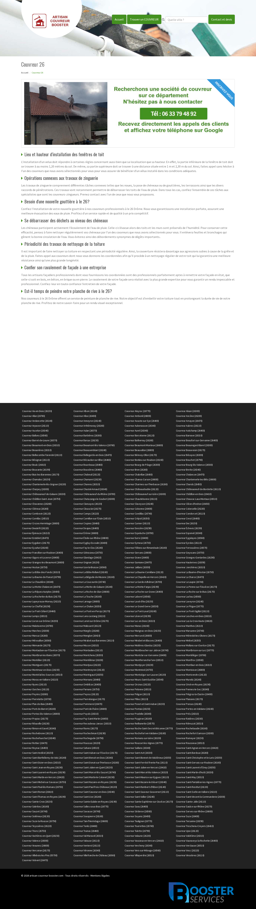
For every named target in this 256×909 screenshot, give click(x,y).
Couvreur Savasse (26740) (86, 811)
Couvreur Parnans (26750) (86, 689)
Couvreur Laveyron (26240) (190, 601)
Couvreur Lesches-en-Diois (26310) (194, 616)
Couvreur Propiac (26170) (35, 718)
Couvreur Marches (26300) (35, 630)
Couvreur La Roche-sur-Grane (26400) (144, 591)
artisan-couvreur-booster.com (46, 875)
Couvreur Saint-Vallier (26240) (139, 796)
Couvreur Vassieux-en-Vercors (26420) (144, 840)
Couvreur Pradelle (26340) (138, 713)
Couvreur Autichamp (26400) (190, 430)
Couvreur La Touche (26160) (87, 596)
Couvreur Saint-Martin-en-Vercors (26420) (43, 777)
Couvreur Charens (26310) (86, 484)
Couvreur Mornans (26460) (86, 679)
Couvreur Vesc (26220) (187, 850)
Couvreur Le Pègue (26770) (190, 606)
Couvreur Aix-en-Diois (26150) (37, 411)
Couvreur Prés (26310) (187, 713)
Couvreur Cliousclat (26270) (87, 508)
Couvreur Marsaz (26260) (35, 635)
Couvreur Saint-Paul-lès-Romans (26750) (42, 787)
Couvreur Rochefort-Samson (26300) (195, 733)
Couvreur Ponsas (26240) (189, 704)
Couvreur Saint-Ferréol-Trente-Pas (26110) (146, 762)
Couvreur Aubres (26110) (188, 425)
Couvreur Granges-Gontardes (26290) (195, 557)
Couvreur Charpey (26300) (35, 489)
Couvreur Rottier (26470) (34, 743)
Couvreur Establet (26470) (35, 538)
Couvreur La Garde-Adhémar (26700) (143, 582)
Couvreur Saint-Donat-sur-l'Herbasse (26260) (96, 762)
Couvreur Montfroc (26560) (190, 660)
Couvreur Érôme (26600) (85, 533)
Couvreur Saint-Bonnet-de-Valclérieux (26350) (148, 757)
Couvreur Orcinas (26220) (137, 684)
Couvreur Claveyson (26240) (139, 503)
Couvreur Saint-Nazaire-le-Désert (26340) (145, 782)
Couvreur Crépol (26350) (137, 518)
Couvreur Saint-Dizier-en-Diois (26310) (41, 762)
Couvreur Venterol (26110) (86, 845)
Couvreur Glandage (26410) (87, 557)
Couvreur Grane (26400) (137, 557)
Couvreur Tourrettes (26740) (139, 826)
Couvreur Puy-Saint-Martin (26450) (90, 718)
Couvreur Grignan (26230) (86, 562)
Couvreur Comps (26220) (86, 513)
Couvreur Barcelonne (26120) (139, 435)
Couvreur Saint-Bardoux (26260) (192, 752)
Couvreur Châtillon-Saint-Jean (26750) (41, 499)
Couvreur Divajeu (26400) (86, 528)
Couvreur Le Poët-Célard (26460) (38, 611)
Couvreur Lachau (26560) (188, 596)
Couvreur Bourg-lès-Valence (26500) (194, 464)
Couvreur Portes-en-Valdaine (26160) (195, 709)
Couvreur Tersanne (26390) (190, 821)
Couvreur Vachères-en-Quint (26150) (40, 835)
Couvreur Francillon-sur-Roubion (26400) (42, 552)
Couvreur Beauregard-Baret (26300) (194, 445)
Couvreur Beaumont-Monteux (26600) (144, 445)
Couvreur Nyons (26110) (34, 684)
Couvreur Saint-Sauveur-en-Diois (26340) (94, 792)
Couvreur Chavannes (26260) (36, 503)
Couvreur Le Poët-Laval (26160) (140, 611)
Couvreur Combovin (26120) (36, 513)
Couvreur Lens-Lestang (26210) (89, 616)
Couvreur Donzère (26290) (138, 528)
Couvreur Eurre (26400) (136, 538)
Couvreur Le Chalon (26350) (87, 606)
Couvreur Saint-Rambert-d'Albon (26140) (145, 787)
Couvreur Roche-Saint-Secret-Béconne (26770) (149, 728)
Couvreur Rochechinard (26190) (89, 733)
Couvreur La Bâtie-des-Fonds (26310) (41, 572)
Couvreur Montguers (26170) (36, 665)
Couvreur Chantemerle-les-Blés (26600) (196, 479)
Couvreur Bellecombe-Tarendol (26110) (42, 455)
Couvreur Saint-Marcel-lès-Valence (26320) (146, 772)
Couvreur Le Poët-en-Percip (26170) (91, 611)
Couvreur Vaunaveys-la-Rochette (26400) (197, 840)
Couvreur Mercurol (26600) (138, 635)
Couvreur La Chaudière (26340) (37, 582)
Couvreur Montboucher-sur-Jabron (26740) (146, 650)
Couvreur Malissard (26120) (87, 626)
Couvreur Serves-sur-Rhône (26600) (194, 811)
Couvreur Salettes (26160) (35, 806)
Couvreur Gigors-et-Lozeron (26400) (40, 557)
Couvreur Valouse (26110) (86, 840)
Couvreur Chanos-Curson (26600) (141, 479)
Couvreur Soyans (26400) (137, 816)
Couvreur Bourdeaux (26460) (88, 464)
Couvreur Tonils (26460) (85, 826)
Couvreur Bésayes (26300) (189, 455)
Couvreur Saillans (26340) (137, 748)
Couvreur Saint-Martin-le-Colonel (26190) (94, 777)
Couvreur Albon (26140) (85, 411)
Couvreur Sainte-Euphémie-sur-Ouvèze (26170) (149, 801)
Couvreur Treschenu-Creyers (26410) (195, 826)
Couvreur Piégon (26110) (137, 694)
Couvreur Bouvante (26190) (36, 469)
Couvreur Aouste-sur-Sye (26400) (142, 420)
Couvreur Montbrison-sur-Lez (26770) (195, 650)
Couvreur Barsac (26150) (86, 440)
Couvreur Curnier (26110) (137, 523)
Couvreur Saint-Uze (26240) (87, 796)
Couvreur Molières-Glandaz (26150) (143, 645)
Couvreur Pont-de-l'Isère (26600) (90, 709)
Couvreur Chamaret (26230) (87, 479)
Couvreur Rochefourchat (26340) (38, 738)
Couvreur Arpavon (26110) (35, 425)
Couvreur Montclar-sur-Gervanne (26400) (145, 655)
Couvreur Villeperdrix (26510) (139, 855)
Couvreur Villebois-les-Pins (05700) (39, 855)
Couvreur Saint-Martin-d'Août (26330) (194, 772)
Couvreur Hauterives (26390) (190, 562)
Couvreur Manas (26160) (137, 626)
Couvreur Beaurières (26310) (37, 450)
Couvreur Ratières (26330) (189, 718)
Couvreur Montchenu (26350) (88, 655)
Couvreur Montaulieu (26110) (88, 650)
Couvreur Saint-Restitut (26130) (192, 787)
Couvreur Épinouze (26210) (36, 533)
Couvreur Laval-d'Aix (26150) (139, 601)
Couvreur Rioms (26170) (85, 728)
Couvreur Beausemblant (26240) (89, 450)
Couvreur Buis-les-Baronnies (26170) (40, 474)
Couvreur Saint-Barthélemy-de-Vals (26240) (44, 757)
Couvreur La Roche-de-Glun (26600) (91, 591)
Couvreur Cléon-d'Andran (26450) (193, 503)
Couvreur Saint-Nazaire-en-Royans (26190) (95, 782)
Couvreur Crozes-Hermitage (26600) (40, 523)
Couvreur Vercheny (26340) (138, 845)
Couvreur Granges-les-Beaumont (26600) (43, 562)
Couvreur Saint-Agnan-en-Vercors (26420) (197, 748)
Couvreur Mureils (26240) (188, 679)
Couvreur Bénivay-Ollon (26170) (141, 455)
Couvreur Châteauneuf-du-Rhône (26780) (94, 494)
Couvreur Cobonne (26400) (138, 508)
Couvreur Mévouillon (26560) (36, 640)
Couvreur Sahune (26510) (86, 748)
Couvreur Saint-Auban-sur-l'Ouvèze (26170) (95, 752)
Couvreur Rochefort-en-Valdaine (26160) (145, 733)
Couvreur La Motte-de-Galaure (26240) (92, 586)
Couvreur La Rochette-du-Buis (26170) (41, 596)
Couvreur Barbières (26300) (87, 435)
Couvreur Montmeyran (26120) (89, 669)
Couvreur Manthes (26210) (189, 626)
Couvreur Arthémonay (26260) (88, 425)
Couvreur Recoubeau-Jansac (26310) (92, 723)
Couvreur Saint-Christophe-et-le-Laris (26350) (199, 757)
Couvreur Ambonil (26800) (138, 416)
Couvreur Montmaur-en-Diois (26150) (40, 669)
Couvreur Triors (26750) (34, 831)
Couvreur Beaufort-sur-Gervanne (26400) (197, 440)
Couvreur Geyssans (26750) (190, 552)
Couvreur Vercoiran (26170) (36, 850)
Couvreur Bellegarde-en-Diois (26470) (92, 455)
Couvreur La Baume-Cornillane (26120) (144, 572)
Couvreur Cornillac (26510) (35, 518)
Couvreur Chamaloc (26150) (36, 479)
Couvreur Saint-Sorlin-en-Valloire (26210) (196, 792)
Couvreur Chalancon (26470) (190, 474)
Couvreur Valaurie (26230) (138, 835)
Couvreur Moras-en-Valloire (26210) (40, 679)
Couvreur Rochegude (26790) (88, 738)
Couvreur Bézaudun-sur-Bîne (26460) (92, 460)
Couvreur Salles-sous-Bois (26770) (91, 806)
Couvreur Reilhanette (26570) (139, 723)
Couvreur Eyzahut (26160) (35, 547)
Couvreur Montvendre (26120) (191, 674)
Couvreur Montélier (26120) (36, 660)
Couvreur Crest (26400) (188, 518)
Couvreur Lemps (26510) (34, 616)
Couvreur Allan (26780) (33, 416)
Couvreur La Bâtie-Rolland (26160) (90, 572)
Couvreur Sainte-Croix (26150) (37, 801)
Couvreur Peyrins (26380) (35, 694)
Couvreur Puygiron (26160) (138, 718)
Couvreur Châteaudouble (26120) (141, 489)
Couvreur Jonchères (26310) (190, 567)
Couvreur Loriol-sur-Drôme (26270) (91, 621)
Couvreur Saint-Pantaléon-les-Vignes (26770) (198, 782)
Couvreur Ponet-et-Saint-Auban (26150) (145, 704)
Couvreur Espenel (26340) (189, 533)
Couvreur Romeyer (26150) (190, 738)
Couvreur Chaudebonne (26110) (141, 499)
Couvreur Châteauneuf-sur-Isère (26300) (145, 494)
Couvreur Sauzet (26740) (34, 811)
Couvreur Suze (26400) (187, 816)
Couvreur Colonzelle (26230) (190, 508)
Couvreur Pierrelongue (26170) (89, 699)
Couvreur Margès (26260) (86, 630)
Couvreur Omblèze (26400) (87, 684)
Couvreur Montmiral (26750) (139, 669)
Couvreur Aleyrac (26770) (137, 411)
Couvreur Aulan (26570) (85, 430)
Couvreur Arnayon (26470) (189, 420)
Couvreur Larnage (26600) (86, 601)
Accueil (119, 19)
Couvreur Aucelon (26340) (35, 430)
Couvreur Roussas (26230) (86, 743)
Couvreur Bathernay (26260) (139, 440)
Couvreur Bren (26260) (136, 469)
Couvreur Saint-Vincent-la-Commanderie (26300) (200, 796)
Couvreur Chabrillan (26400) (139, 474)
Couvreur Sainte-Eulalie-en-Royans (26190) (95, 801)
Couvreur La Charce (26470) (190, 577)
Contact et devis (221, 19)
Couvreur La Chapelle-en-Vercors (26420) (145, 577)
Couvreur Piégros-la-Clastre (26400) (194, 694)
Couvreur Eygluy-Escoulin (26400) (90, 543)
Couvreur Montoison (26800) (190, 669)
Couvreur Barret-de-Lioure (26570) (39, 440)
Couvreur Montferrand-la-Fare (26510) (144, 660)
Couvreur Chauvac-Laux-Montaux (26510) (196, 499)
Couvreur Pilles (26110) (136, 699)
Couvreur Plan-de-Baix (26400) (37, 704)
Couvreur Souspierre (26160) (88, 816)
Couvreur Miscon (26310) (86, 645)
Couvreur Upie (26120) (187, 831)
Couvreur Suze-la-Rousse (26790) (39, 821)
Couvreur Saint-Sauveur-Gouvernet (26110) (147, 792)
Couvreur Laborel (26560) (137, 596)
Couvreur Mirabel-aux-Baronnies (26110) (93, 640)
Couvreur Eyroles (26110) (189, 543)
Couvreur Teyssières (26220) (37, 826)
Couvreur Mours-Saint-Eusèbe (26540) (144, 679)
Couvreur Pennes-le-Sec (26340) (192, 689)
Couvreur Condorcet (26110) (190, 513)
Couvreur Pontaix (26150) (137, 709)
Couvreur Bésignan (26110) (36, 460)
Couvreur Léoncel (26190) (138, 616)
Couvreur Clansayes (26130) (87, 503)
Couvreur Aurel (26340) (136, 430)
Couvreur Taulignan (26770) (138, 821)
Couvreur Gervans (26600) (138, 552)
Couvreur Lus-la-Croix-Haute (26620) (194, 621)
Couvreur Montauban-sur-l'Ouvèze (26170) (43, 650)
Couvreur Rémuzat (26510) (189, 723)
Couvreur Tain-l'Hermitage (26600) (90, 821)
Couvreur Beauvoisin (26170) (190, 450)
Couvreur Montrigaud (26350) (88, 674)
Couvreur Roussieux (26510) (190, 743)
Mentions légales (100, 875)
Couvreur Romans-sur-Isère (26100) (143, 738)
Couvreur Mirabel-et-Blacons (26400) (143, 640)
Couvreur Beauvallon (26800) (139, 450)
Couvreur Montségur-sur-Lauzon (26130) (145, 674)
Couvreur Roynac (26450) (35, 748)
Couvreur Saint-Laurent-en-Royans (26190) (43, 772)
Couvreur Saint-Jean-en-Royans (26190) (42, 767)
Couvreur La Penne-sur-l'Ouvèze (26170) (196, 586)
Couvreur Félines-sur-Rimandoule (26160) (146, 547)
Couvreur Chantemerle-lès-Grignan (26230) (44, 484)
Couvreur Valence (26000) (35, 840)
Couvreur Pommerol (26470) (87, 704)
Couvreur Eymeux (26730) (138, 543)
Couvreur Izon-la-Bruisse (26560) (89, 567)
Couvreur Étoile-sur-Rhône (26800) (91, 538)
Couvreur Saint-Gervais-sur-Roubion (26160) (198, 762)
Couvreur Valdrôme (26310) (190, 835)
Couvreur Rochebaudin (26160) (191, 728)
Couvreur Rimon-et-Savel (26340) (39, 728)
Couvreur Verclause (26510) (190, 845)
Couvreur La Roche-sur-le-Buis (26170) (195, 591)
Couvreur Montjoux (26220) (87, 665)
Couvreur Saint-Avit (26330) (138, 752)
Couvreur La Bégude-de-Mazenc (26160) (94, 577)
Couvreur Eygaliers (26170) (35, 543)
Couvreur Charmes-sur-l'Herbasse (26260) (146, 484)
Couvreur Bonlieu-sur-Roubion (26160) (144, 460)
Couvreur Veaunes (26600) (35, 845)
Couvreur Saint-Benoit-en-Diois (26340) (93, 757)
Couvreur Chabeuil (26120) (86, 474)
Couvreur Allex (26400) (84, 416)
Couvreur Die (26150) (186, 523)
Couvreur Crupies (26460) (86, 523)
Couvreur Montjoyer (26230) (139, 665)
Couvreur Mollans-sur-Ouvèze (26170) (195, 645)
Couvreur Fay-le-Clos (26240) (88, 547)
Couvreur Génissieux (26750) (88, 552)
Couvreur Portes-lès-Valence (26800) (41, 713)
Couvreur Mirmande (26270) (36, 645)
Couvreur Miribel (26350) (188, 640)
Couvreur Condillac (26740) (138, 513)
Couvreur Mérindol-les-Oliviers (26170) (195, 635)
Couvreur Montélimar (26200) (88, 660)
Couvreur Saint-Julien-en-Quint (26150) (93, 767)
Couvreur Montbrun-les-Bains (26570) (41, 655)
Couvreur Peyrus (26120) (86, 694)
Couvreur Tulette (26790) (137, 831)
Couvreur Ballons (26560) (34, 435)
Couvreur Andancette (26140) (37, 420)
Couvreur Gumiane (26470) (138, 562)
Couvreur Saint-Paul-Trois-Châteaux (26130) (95, 787)
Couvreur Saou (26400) (136, 806)
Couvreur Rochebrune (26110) (37, 733)
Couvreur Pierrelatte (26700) (36, 699)
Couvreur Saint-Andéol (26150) (37, 752)
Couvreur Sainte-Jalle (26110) (191, 801)
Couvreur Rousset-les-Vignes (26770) (144, 743)
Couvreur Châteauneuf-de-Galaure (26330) (43, 494)
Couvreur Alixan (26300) (188, 411)
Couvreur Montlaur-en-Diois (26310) (194, 665)
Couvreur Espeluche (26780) (139, 533)
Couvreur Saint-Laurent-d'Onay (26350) (196, 767)
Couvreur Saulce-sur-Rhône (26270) (194, 806)
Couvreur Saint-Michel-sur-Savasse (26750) (44, 782)
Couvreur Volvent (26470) (35, 860)
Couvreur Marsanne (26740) (190, 630)
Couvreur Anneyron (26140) (87, 420)
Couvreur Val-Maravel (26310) (88, 835)
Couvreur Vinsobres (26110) (190, 855)
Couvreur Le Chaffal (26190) (36, 606)
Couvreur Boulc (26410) (34, 464)
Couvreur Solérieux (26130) (36, 816)
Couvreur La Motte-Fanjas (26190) (142, 586)
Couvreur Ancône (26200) (189, 416)
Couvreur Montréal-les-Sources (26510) (42, 674)
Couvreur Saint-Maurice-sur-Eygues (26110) (147, 777)
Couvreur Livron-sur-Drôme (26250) (40, 621)
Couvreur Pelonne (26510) (138, 689)
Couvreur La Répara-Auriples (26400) (40, 591)
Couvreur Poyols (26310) (86, 713)
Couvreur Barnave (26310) (189, 435)
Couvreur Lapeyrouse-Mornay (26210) (41, 601)
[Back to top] (245, 898)
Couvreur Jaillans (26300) (137, 567)
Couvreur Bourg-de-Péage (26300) (142, 464)
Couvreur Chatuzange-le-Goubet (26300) (94, 499)
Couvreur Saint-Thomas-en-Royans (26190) (44, 796)
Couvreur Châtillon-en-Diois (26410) (194, 494)
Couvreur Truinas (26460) (86, 831)
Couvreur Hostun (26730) (34, 567)
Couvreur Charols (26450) (189, 484)
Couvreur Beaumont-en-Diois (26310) (41, 445)
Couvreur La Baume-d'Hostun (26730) (195, 572)
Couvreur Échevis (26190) (189, 528)
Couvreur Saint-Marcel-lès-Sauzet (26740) (94, 772)
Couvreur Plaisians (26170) (189, 699)
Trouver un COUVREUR (144, 19)
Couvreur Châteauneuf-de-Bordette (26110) (198, 489)
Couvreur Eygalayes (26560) (190, 538)
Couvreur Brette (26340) (188, 469)
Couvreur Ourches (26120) (35, 689)
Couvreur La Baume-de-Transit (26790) (41, 577)
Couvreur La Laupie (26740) (189, 582)
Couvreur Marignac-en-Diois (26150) (143, 630)
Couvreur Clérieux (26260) (35, 508)
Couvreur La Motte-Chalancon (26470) (41, 586)
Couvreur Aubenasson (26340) (140, 425)
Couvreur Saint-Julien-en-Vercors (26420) (145, 767)
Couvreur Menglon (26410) (86, 635)
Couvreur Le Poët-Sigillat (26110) (192, 611)
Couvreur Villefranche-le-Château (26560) (94, 855)
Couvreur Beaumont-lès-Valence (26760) (94, 445)
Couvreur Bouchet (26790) (189, 460)
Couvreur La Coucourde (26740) (89, 582)
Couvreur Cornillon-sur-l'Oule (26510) (92, 518)
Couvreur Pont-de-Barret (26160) (39, 709)
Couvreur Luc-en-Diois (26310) (140, 621)
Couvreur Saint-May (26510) (190, 777)
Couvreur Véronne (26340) (86, 850)
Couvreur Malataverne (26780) (37, 626)
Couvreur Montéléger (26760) (191, 655)
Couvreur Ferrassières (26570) (191, 547)
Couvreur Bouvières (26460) (87, 469)
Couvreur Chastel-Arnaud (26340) (90, 489)
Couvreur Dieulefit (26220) (35, 528)
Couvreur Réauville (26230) (35, 723)
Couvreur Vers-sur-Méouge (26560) (142, 850)
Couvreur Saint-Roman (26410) (37, 792)
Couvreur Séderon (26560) (138, 811)
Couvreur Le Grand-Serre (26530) (141, 606)
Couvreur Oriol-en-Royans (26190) (193, 684)
